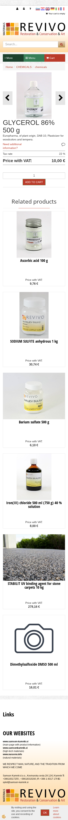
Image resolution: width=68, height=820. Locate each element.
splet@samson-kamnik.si (16, 782)
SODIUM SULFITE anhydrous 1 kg (34, 341)
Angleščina (48, 8)
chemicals (41, 66)
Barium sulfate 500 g (34, 422)
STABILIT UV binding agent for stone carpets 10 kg (34, 585)
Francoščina (62, 8)
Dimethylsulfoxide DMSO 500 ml (34, 664)
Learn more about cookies (57, 812)
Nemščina (52, 8)
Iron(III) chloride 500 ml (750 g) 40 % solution (34, 504)
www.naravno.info (12, 754)
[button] (60, 98)
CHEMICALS (24, 66)
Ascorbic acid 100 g (34, 260)
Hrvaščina (43, 8)
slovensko (38, 8)
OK (45, 812)
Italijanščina (57, 8)
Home (9, 66)
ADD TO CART (34, 182)
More (9, 57)
